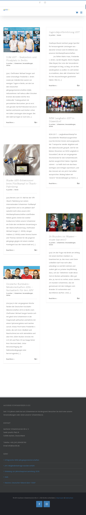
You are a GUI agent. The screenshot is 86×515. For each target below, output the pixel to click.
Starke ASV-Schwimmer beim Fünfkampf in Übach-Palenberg (21, 183)
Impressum (60, 498)
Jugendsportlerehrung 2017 (64, 32)
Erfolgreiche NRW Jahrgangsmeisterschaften (22, 460)
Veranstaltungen (28, 63)
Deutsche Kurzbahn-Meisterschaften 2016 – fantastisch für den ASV (19, 287)
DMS (6, 477)
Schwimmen (18, 63)
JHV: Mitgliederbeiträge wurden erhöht (20, 465)
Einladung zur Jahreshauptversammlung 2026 (22, 471)
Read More (9, 122)
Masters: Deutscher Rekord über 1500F (20, 483)
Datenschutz (69, 498)
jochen (10, 63)
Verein (8, 65)
